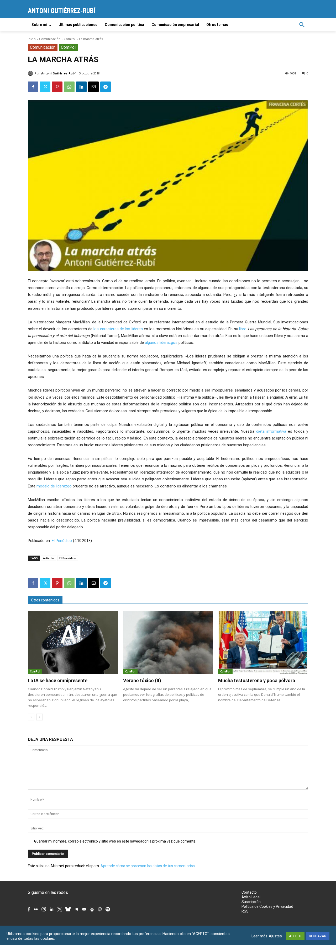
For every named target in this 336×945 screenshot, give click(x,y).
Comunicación (49, 39)
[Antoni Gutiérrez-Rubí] (31, 73)
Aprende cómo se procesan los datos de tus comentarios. (148, 866)
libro (242, 329)
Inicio (32, 39)
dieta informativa (271, 431)
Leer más (259, 936)
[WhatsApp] (69, 87)
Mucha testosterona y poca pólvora (256, 680)
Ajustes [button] (275, 936)
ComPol (70, 39)
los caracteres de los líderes (118, 329)
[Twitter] (45, 87)
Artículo (48, 558)
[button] (302, 24)
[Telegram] (105, 87)
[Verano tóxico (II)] (168, 642)
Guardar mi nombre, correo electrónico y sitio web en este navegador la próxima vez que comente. (115, 841)
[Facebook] (33, 87)
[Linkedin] (81, 87)
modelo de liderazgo (54, 486)
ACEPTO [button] (295, 936)
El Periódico (62, 540)
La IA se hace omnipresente (57, 680)
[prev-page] (31, 717)
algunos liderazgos (161, 342)
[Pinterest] (57, 87)
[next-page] (39, 717)
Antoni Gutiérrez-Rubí (58, 73)
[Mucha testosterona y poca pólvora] (263, 642)
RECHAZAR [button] (317, 936)
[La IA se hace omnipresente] (73, 642)
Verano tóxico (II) (142, 680)
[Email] (93, 87)
